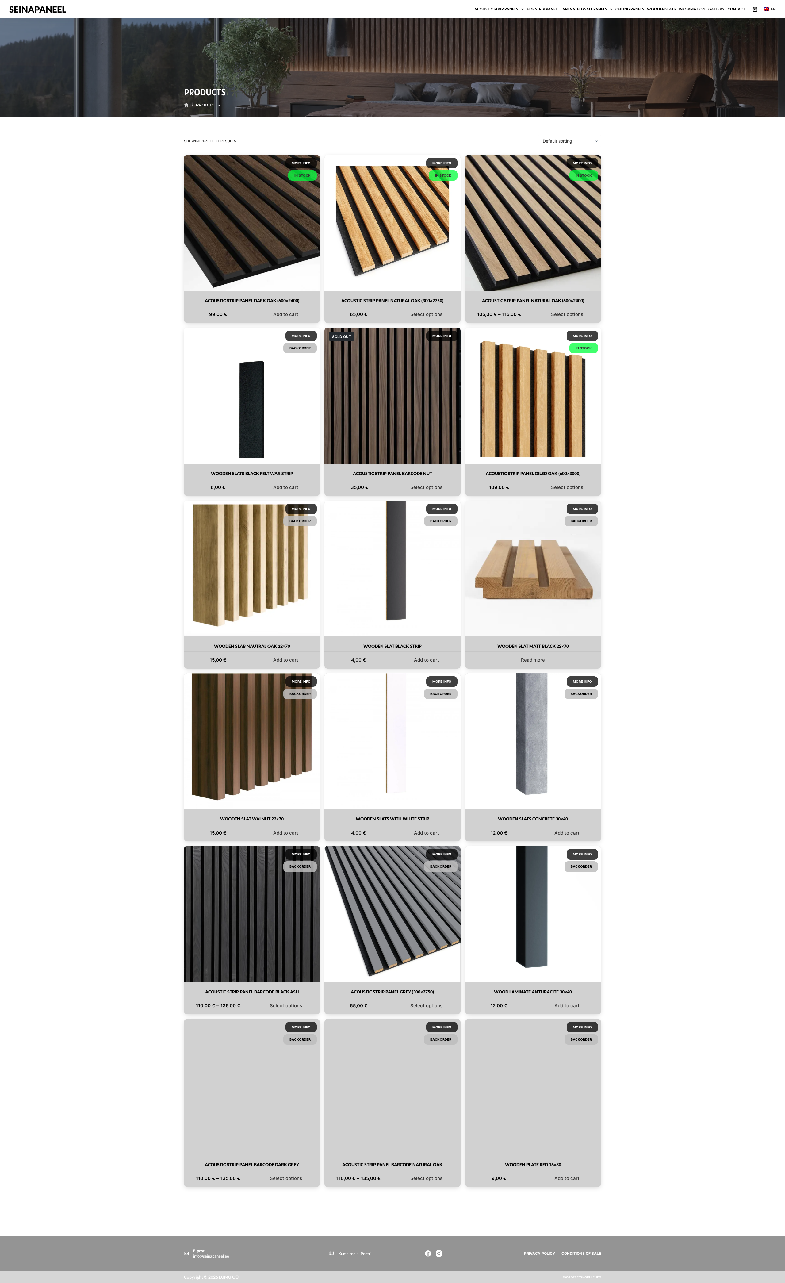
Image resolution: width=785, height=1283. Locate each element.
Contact (736, 9)
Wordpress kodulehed (582, 1277)
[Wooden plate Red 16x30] (533, 1087)
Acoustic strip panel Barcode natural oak (392, 1164)
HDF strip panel (542, 9)
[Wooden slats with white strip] (392, 741)
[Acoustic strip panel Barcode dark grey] (252, 1087)
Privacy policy (539, 1253)
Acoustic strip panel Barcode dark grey (252, 1164)
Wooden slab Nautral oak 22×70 (252, 646)
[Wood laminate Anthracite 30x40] (533, 914)
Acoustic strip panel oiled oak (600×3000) (533, 473)
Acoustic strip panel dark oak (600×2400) (252, 300)
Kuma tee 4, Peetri (354, 1253)
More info (301, 163)
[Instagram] (439, 1253)
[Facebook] (428, 1253)
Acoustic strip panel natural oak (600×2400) (533, 300)
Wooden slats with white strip (392, 818)
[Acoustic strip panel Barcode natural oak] (392, 1087)
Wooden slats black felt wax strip (252, 473)
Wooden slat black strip (392, 646)
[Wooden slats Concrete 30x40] (533, 741)
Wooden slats (661, 9)
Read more (533, 660)
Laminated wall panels (584, 9)
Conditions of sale (581, 1253)
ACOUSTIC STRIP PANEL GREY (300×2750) (392, 991)
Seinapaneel (38, 9)
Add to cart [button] (285, 314)
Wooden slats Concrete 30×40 (533, 818)
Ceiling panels (629, 9)
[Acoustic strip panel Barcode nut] (392, 395)
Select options (426, 314)
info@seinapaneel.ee (211, 1256)
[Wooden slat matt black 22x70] (533, 568)
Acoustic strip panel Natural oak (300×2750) (392, 300)
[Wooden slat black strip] (392, 568)
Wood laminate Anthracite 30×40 (533, 991)
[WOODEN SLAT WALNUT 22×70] (252, 741)
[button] (770, 9)
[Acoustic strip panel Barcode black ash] (252, 914)
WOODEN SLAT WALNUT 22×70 (252, 818)
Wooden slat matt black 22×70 (533, 646)
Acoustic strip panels (496, 9)
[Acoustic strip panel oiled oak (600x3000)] (533, 395)
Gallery (716, 9)
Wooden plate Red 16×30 (533, 1164)
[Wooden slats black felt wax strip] (252, 395)
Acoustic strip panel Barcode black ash (252, 991)
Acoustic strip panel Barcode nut (392, 473)
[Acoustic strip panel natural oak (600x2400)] (533, 223)
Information (692, 9)
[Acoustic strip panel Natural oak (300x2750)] (392, 223)
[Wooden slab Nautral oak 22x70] (252, 568)
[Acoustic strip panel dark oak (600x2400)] (252, 223)
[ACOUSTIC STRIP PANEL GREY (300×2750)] (392, 914)
